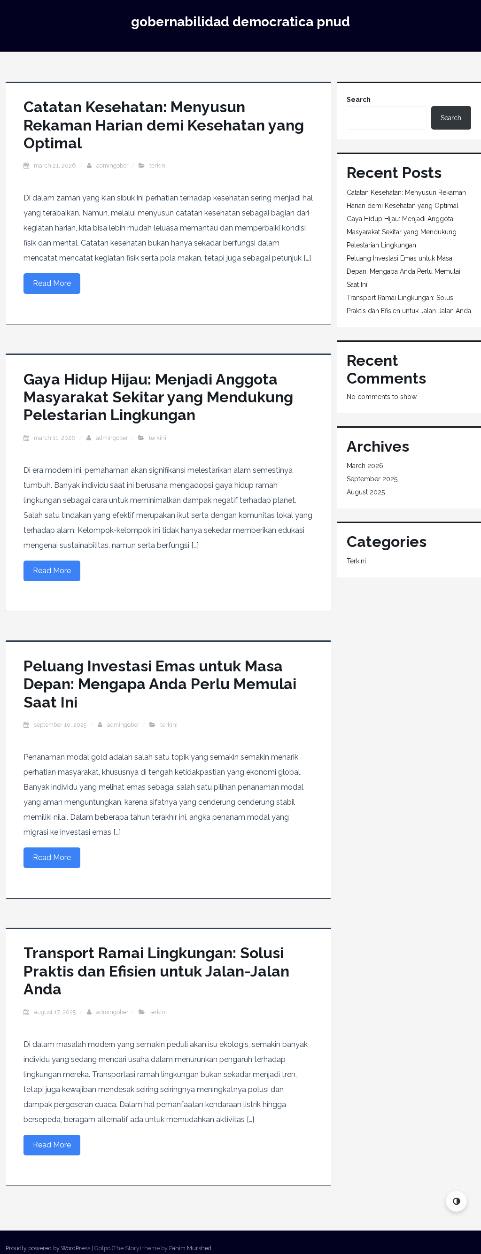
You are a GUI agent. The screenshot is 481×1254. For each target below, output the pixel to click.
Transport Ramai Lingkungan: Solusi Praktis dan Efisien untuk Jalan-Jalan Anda (156, 971)
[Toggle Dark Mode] (456, 1201)
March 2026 (365, 465)
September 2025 (372, 479)
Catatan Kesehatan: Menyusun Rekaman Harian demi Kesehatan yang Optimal (163, 125)
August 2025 (366, 492)
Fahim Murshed (190, 1248)
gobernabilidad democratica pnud (240, 22)
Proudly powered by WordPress (48, 1248)
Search (359, 99)
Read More (52, 283)
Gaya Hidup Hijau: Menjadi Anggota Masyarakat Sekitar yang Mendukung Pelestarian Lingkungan (158, 397)
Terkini (158, 165)
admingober (112, 165)
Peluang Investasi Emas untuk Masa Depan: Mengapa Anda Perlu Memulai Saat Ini (159, 684)
